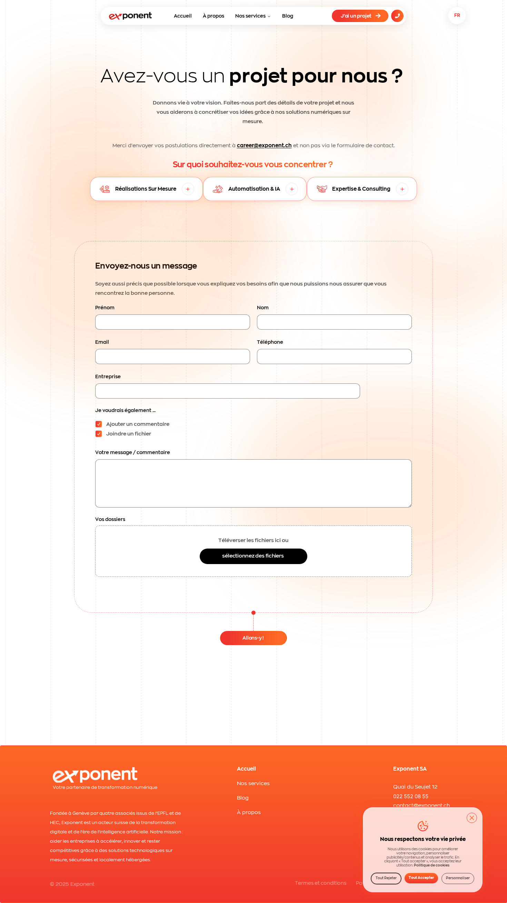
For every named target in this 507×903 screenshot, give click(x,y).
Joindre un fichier (128, 434)
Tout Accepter (421, 878)
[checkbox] (98, 424)
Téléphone (270, 342)
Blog (287, 15)
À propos (213, 15)
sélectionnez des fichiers (253, 556)
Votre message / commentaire (132, 452)
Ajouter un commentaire (137, 424)
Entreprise (108, 376)
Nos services (250, 15)
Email (102, 342)
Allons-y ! (253, 637)
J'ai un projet (356, 15)
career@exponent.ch (264, 145)
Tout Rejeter (386, 878)
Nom (263, 307)
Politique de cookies (431, 865)
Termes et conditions (320, 883)
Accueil (183, 15)
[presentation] (253, 551)
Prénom (105, 307)
